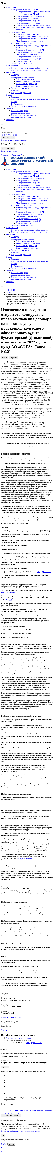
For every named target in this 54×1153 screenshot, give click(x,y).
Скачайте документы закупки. (19, 1038)
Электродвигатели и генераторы (25, 9)
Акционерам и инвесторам (22, 77)
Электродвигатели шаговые (28, 23)
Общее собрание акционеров (28, 79)
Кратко (4, 358)
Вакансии (15, 97)
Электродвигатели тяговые (27, 18)
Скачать (4, 1030)
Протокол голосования (11, 1017)
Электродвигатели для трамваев (30, 16)
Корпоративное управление (28, 81)
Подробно (13, 358)
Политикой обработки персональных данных (20, 1131)
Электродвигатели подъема (28, 21)
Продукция (11, 7)
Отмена (11, 1144)
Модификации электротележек (29, 41)
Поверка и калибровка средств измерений (29, 70)
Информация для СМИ (21, 93)
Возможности (12, 66)
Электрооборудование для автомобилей (33, 25)
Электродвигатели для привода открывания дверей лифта (29, 53)
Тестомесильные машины (22, 63)
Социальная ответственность (23, 106)
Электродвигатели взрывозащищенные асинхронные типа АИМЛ (33, 13)
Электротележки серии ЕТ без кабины (32, 36)
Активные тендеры (19, 111)
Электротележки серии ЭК (27, 34)
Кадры (9, 95)
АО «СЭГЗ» (11, 290)
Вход (3, 151)
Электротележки (18, 32)
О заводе (15, 75)
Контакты (10, 120)
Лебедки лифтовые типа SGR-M (30, 50)
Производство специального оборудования (29, 68)
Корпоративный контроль (27, 86)
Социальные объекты (20, 88)
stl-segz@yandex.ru (44, 572)
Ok (3, 1135)
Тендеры (9, 108)
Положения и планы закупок (23, 115)
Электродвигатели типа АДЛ (28, 57)
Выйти (4, 1144)
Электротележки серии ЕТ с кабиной (32, 39)
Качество (15, 90)
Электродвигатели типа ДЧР (28, 59)
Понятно (5, 1067)
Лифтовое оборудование (21, 43)
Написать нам (7, 140)
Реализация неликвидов (21, 117)
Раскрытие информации (26, 84)
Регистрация (11, 151)
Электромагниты (23, 61)
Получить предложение (11, 1115)
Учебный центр (17, 104)
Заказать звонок (20, 140)
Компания (10, 72)
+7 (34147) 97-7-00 (9, 1111)
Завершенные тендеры (20, 113)
